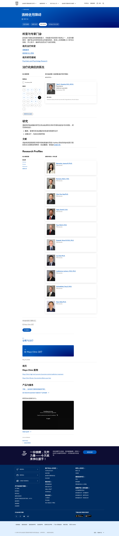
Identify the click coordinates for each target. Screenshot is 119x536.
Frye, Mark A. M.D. (61, 225)
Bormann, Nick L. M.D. (62, 179)
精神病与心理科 (28, 53)
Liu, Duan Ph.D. (60, 255)
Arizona (24, 162)
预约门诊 (26, 19)
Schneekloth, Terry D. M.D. (64, 286)
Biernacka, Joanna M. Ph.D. (64, 163)
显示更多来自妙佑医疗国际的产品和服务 (34, 393)
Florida (24, 164)
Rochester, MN (28, 82)
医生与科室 (43, 24)
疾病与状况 (26, 9)
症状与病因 (26, 24)
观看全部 (24, 168)
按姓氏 (24, 86)
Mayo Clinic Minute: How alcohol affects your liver (36, 378)
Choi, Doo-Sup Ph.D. (62, 194)
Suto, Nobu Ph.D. (61, 302)
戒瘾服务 (25, 50)
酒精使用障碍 (31, 14)
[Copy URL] (57, 415)
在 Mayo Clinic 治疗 (54, 24)
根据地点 (24, 79)
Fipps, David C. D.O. (62, 209)
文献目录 (57, 145)
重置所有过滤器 (28, 114)
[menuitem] (26, 24)
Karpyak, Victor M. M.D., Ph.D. (65, 240)
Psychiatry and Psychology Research (34, 61)
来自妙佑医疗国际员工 (29, 320)
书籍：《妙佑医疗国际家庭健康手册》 (34, 389)
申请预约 (27, 330)
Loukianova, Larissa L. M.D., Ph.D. (66, 271)
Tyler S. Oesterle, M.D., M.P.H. (65, 84)
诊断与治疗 (34, 24)
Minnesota (24, 166)
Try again (48, 418)
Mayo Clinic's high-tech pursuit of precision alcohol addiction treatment (42, 374)
